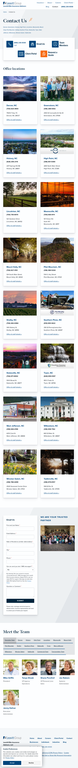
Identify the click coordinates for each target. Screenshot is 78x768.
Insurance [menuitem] (40, 3)
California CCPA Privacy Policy (52, 753)
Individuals (45, 742)
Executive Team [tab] (10, 640)
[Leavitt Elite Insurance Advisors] (12, 3)
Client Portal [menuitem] (68, 3)
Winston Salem (20, 33)
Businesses (34, 742)
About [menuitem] (49, 3)
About (39, 738)
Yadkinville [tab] (31, 652)
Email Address (11, 533)
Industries (56, 742)
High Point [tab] (37, 640)
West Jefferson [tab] (58, 646)
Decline (31, 763)
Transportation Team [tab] (58, 652)
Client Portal (58, 738)
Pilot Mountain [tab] (9, 646)
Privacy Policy (10, 758)
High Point (23, 27)
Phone (8, 558)
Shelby (17, 30)
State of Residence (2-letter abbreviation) (19, 542)
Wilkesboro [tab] (8, 652)
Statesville (32, 30)
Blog (64, 742)
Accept (12, 763)
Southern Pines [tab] (29, 646)
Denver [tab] (20, 640)
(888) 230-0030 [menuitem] (67, 7)
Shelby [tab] (19, 646)
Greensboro (11, 27)
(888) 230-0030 (46, 747)
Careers (48, 738)
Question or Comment (13, 586)
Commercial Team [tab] (42, 652)
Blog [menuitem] (47, 7)
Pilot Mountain (11, 30)
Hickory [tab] (28, 640)
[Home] (12, 738)
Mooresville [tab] (57, 640)
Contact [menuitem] (55, 7)
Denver (5, 27)
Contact (69, 738)
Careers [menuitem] (58, 3)
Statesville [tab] (40, 646)
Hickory (17, 27)
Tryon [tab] (48, 646)
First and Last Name (13, 525)
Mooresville (36, 27)
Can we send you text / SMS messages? (19, 566)
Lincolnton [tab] (47, 640)
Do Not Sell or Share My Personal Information (55, 755)
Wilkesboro (12, 33)
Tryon (36, 30)
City (8, 550)
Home (5, 12)
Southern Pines (24, 30)
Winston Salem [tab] (19, 652)
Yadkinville (28, 33)
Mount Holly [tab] (67, 640)
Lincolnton (29, 27)
